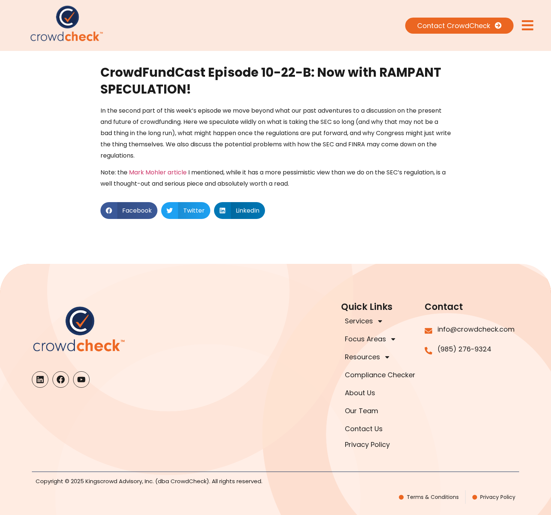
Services (359, 321)
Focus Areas (365, 339)
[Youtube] (81, 379)
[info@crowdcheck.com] (428, 331)
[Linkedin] (40, 379)
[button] (129, 210)
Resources (362, 357)
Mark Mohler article (158, 172)
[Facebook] (60, 379)
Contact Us (364, 428)
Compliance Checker (380, 375)
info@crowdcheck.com (476, 329)
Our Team (361, 410)
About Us (360, 392)
